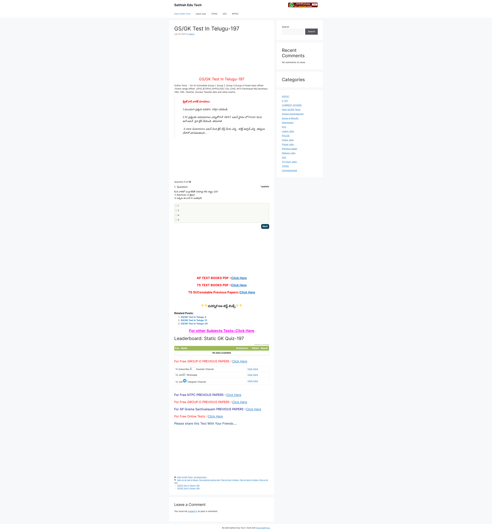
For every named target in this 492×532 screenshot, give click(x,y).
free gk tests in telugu (249, 480)
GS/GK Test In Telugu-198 (188, 488)
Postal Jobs (288, 144)
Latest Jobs (201, 14)
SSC (225, 14)
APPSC (235, 14)
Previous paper (289, 148)
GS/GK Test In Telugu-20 (194, 323)
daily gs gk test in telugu (187, 480)
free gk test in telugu (230, 480)
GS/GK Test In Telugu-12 (194, 320)
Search (285, 27)
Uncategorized (200, 477)
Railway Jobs (288, 153)
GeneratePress (263, 528)
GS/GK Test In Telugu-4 (193, 317)
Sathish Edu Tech (188, 5)
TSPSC (214, 14)
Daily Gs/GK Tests (182, 14)
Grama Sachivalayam (293, 114)
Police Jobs (288, 140)
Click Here (239, 278)
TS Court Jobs (289, 162)
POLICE (286, 135)
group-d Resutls (290, 118)
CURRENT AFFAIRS (292, 105)
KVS (284, 127)
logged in (192, 511)
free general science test (209, 480)
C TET (285, 101)
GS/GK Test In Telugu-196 (188, 485)
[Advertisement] (221, 58)
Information (288, 122)
